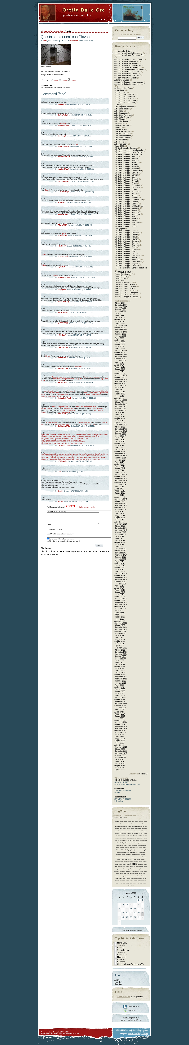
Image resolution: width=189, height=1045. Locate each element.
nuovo (145, 857)
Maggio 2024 (119, 714)
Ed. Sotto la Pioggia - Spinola (126, 249)
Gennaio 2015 (120, 483)
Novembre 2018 (120, 578)
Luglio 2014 (119, 470)
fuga (123, 842)
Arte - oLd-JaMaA (121, 121)
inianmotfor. (77, 144)
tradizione (122, 880)
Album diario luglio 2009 (124, 99)
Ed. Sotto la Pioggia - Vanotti (125, 258)
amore (145, 821)
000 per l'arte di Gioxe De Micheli (127, 68)
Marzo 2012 (119, 412)
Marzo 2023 (119, 685)
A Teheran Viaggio (121, 80)
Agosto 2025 (119, 745)
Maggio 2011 (119, 392)
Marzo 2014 (119, 462)
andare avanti (125, 824)
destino (123, 835)
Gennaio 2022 (120, 656)
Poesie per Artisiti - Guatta (124, 291)
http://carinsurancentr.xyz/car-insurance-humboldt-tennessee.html (64, 438)
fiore (123, 840)
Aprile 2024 (119, 712)
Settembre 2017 (120, 549)
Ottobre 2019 (119, 600)
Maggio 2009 (119, 342)
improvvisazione (142, 845)
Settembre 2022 (120, 673)
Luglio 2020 (119, 619)
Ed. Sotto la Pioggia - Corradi (126, 181)
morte (128, 857)
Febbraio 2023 (120, 683)
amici (136, 821)
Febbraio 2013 (120, 435)
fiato (116, 840)
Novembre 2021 (120, 652)
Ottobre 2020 (119, 625)
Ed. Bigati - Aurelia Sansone (125, 148)
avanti (129, 826)
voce (138, 883)
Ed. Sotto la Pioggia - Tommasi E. (127, 255)
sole (121, 876)
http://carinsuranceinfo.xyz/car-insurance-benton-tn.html (61, 440)
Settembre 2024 (120, 722)
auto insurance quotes (63, 424)
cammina (117, 831)
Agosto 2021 (119, 646)
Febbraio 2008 (120, 311)
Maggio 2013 (119, 441)
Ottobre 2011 (119, 402)
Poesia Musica (120, 278)
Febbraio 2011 (120, 386)
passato (143, 859)
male (128, 852)
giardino (131, 842)
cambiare (144, 828)
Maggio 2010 (119, 367)
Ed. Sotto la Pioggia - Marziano (126, 208)
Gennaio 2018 (120, 557)
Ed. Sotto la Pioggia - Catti (124, 177)
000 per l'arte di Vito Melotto (125, 78)
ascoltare (142, 824)
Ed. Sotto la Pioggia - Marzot (125, 210)
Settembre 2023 (120, 697)
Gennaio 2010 (120, 359)
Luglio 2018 (119, 569)
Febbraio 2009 (120, 336)
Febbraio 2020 (120, 609)
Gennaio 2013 (120, 433)
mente (123, 854)
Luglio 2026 (119, 768)
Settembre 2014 (120, 474)
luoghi (144, 850)
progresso (133, 871)
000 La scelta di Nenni (123, 51)
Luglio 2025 (119, 743)
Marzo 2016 (119, 512)
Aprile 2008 (119, 315)
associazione (123, 826)
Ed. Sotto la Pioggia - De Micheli (127, 185)
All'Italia (117, 105)
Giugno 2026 (119, 766)
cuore (116, 835)
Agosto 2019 (119, 596)
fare (142, 838)
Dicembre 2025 (120, 753)
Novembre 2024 (120, 726)
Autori (116, 980)
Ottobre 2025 (119, 749)
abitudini (117, 821)
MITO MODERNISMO (123, 272)
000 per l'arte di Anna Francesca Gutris (129, 55)
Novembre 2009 (120, 355)
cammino (123, 831)
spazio (128, 876)
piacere (144, 861)
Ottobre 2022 (119, 675)
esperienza (129, 838)
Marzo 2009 (119, 338)
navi (136, 857)
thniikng (63, 124)
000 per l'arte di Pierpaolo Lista (126, 76)
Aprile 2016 (119, 514)
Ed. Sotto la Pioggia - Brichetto (126, 169)
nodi (139, 857)
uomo (135, 880)
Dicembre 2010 (120, 381)
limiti (125, 850)
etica (134, 838)
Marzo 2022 (119, 660)
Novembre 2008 (120, 330)
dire (131, 835)
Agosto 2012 (119, 423)
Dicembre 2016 (120, 530)
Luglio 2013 (119, 445)
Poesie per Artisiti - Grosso (125, 289)
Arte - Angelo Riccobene (124, 107)
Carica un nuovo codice (87, 507)
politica (133, 869)
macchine (119, 852)
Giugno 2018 (119, 567)
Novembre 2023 (120, 702)
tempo (144, 878)
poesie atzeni (139, 866)
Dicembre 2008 (120, 332)
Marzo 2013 (119, 437)
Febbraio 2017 (120, 534)
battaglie (117, 828)
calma (132, 828)
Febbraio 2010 (120, 361)
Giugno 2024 (119, 716)
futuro (126, 842)
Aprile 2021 (119, 638)
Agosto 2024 (119, 720)
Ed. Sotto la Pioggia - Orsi (124, 231)
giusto (117, 845)
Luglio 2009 (119, 346)
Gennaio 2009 (120, 334)
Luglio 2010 (119, 371)
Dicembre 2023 (120, 704)
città (142, 831)
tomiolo (117, 880)
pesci (140, 861)
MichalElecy (122, 943)
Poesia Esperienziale (123, 274)
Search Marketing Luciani (138, 1034)
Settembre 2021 (120, 648)
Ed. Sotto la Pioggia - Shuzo (125, 247)
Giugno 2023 (119, 691)
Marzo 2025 (119, 735)
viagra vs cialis (62, 394)
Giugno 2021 (119, 642)
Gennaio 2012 (120, 408)
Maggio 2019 (119, 590)
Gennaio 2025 (120, 730)
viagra (60, 380)
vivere (134, 883)
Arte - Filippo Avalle (122, 134)
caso (131, 831)
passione (117, 861)
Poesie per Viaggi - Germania (126, 297)
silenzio (117, 876)
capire (127, 831)
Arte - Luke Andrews (122, 138)
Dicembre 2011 (120, 406)
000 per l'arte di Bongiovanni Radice (129, 59)
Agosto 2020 (119, 621)
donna (120, 838)
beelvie (47, 190)
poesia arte (140, 864)
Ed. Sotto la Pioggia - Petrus (125, 237)
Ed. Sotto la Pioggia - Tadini (125, 251)
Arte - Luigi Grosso (121, 117)
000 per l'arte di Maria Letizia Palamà (129, 70)
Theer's (43, 254)
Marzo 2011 (119, 388)
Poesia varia (119, 280)
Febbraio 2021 (120, 633)
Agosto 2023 (119, 695)
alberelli (125, 821)
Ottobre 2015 (119, 501)
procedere (122, 871)
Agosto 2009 (119, 348)
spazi (124, 876)
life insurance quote (93, 394)
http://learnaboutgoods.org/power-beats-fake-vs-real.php (61, 454)
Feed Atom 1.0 (132, 1010)
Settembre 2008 (120, 326)
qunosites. (78, 366)
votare (132, 885)
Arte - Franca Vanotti (122, 136)
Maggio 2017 (119, 540)
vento (116, 883)
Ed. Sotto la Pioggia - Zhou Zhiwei (128, 262)
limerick (121, 850)
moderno (143, 854)
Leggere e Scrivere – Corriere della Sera (130, 268)
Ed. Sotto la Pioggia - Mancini (126, 204)
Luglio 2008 (119, 322)
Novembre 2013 (120, 454)
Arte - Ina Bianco (121, 113)
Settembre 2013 (120, 450)
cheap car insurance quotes (86, 407)
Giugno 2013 (119, 443)
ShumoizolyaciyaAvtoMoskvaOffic (130, 964)
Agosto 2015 (119, 497)
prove (137, 871)
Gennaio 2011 (120, 384)
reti (125, 873)
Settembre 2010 (120, 375)
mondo (116, 857)
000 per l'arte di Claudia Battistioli (127, 65)
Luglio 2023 (119, 693)
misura (134, 854)
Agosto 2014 (119, 472)
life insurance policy (85, 422)
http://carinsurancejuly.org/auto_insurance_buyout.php (60, 457)
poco (128, 864)
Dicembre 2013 (120, 456)
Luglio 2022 (119, 669)
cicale (135, 831)
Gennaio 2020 (120, 607)
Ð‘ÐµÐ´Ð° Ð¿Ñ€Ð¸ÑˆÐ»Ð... (125, 780)
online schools (46, 408)
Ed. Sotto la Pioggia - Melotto (126, 218)
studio (116, 878)
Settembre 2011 (120, 400)
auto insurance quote (96, 408)
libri (117, 850)
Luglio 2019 (119, 594)
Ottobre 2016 (119, 526)
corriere (145, 833)
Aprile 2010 (119, 365)
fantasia (138, 838)
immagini (129, 845)
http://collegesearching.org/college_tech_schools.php (81, 459)
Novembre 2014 (120, 479)
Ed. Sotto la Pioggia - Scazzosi (126, 245)
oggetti (122, 859)
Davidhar (121, 948)
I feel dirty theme (142, 1032)
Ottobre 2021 (119, 650)
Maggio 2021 (119, 640)
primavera (141, 869)
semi (144, 873)
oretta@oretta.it (137, 997)
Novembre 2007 (120, 305)
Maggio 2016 (119, 516)
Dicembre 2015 (120, 505)
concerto (117, 833)
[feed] (62, 94)
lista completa (120, 817)
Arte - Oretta (119, 123)
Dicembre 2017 (120, 555)
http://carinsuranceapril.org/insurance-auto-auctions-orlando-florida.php (79, 456)
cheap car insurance (58, 377)
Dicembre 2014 (120, 481)
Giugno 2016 (119, 518)
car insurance (54, 393)
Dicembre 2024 (120, 728)
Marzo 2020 (119, 611)
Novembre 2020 (120, 627)
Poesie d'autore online (52, 31)
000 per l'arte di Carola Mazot (126, 61)
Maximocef (121, 957)
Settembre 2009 (120, 350)
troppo (127, 880)
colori (145, 831)
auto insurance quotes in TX (51, 396)
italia (137, 847)
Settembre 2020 (120, 623)
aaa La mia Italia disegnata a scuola (128, 82)
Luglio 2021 (119, 644)
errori (124, 838)
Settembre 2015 (120, 499)
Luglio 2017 (119, 545)
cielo (138, 831)
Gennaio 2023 (120, 681)
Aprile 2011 (119, 390)
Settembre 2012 (120, 425)
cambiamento (138, 828)
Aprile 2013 (119, 439)
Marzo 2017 (119, 536)
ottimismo (130, 859)
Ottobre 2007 (119, 303)
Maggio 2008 (119, 317)
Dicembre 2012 (120, 431)
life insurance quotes (91, 377)
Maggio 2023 (119, 689)
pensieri (136, 861)
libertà (144, 847)
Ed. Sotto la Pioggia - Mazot (125, 216)
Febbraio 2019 (120, 584)
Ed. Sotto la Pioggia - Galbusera (127, 187)
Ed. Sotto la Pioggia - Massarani (127, 214)
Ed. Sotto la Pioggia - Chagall (126, 179)
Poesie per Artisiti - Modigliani (126, 293)
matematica (142, 852)
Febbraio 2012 (120, 410)
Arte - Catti (118, 127)
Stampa (64, 80)
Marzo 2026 (119, 759)
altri (133, 821)
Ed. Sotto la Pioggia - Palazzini (126, 233)
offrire (118, 859)
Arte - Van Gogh (120, 144)
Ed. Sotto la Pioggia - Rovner (126, 239)
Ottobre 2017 (119, 551)
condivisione (130, 833)
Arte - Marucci (120, 119)
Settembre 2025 (120, 747)
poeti (129, 869)
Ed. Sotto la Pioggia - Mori (124, 224)
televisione (134, 878)
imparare (134, 845)
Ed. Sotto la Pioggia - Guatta (125, 196)
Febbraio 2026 (120, 757)
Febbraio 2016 (120, 509)
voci (141, 883)
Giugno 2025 (119, 741)
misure (138, 854)
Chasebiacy (122, 955)
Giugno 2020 (119, 617)
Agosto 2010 (119, 373)
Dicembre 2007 (120, 307)
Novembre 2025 (120, 751)
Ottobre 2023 (119, 699)
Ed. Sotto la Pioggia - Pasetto (126, 235)
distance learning (69, 410)
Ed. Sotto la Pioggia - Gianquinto (127, 191)
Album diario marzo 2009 (124, 103)
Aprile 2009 (119, 340)
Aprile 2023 (119, 687)
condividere (123, 833)
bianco (124, 828)
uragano (140, 880)
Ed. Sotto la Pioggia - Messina (126, 220)
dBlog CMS (120, 1030)
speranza (133, 876)
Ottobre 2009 (119, 353)
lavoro (140, 847)
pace (135, 859)
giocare (135, 842)
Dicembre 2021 (120, 654)
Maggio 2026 (119, 764)
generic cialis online (102, 391)
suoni (120, 878)
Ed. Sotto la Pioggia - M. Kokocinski (128, 200)
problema (116, 871)
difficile (127, 835)
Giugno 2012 (119, 419)
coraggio (136, 833)
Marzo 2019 (119, 586)
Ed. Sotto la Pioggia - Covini (125, 183)
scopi (140, 873)
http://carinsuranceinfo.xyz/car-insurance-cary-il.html (60, 435)
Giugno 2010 (119, 369)
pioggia (120, 864)
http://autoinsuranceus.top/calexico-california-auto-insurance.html (75, 436)
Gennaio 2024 (120, 706)
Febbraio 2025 (120, 733)
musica (132, 857)
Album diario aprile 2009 (124, 94)
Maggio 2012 (119, 417)
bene (121, 828)
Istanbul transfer (120, 797)
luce (138, 850)
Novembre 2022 (120, 677)
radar (117, 873)
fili (118, 840)
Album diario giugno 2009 (124, 96)
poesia (133, 864)
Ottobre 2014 (119, 476)
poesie (127, 866)
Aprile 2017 (119, 538)
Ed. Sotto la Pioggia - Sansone (126, 241)
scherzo (132, 873)
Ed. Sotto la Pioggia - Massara (126, 212)
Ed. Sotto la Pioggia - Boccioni (126, 167)
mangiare (132, 852)
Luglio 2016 (119, 520)
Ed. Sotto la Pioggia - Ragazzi (126, 264)
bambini (145, 826)
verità (120, 883)
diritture (135, 835)
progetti (128, 871)
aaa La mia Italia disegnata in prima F (129, 84)
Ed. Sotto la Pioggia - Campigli (126, 173)
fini (121, 840)
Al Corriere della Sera (123, 88)
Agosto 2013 (119, 448)
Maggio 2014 (119, 466)
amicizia (141, 821)
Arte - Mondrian (120, 140)
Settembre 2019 (120, 598)
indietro (117, 847)
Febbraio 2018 (120, 559)
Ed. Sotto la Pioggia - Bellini (125, 165)
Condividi (73, 80)
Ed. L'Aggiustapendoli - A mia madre (128, 150)
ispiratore (132, 847)
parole (138, 859)
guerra (121, 845)
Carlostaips (121, 959)
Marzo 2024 (119, 710)
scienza (136, 873)
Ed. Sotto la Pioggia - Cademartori (128, 171)
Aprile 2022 (119, 662)
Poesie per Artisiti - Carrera (125, 286)
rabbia (145, 871)
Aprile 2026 (119, 761)
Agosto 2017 (119, 547)
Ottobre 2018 (119, 576)
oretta (45, 41)
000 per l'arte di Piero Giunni (125, 74)
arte (135, 824)
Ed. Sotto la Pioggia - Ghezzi (125, 189)
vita (131, 883)
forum (137, 840)
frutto (120, 842)
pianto (116, 864)
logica (134, 850)
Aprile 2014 (119, 464)
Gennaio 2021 (120, 631)
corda (140, 833)
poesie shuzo (124, 869)
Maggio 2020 (119, 615)
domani (117, 838)
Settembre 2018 (120, 574)
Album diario (73, 41)
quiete (141, 871)
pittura (124, 864)
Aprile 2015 (119, 489)
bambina (139, 826)
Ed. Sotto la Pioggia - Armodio (126, 158)
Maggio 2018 (119, 565)
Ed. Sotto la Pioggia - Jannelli (126, 198)
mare (137, 852)
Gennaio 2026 (120, 755)
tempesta (139, 878)
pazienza (126, 861)
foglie (129, 840)
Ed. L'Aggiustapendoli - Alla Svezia (128, 152)
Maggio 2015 (119, 491)
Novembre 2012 (120, 429)
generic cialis (48, 391)
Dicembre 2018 (120, 580)
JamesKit (121, 945)
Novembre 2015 (120, 503)
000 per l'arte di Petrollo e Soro (126, 72)
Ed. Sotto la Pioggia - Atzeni (125, 160)
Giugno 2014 (119, 468)
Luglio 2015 (119, 495)
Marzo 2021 (119, 635)
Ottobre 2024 (119, 724)
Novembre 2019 (120, 602)
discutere (140, 835)
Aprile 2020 (119, 613)
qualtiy (64, 234)
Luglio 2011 (119, 396)
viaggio (127, 883)
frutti (117, 842)
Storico (55, 80)
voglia (144, 883)
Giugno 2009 (119, 344)
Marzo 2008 (119, 313)
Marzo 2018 (119, 561)
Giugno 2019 (119, 592)
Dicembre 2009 (120, 357)
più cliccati (143, 774)
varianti (144, 880)
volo (129, 885)
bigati (128, 828)
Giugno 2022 (119, 666)
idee (125, 845)
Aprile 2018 (119, 563)
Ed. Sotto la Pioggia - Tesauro (126, 253)
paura (121, 861)
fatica (145, 838)
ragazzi (121, 873)
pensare (131, 861)
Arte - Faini (118, 111)
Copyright (118, 984)
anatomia (119, 824)
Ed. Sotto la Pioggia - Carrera (126, 175)
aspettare (117, 826)
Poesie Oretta (45, 1032)
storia (141, 876)
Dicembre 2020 (120, 629)
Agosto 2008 (119, 324)
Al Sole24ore (119, 90)
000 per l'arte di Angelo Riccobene (128, 53)
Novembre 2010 (120, 379)
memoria (118, 854)
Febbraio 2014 (120, 460)
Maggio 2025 (119, 739)
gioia (139, 842)
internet (122, 847)
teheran (128, 878)
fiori (126, 840)
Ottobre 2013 (119, 452)
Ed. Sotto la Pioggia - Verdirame (127, 260)
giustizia (144, 842)
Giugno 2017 (119, 543)
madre (124, 852)
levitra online (71, 391)
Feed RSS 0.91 (133, 1007)
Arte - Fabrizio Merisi (122, 132)
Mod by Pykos (130, 1030)
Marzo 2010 (119, 363)
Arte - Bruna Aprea (121, 125)
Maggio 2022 (119, 664)
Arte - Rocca (119, 142)
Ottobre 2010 (119, 377)
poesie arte (132, 866)
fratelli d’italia (143, 840)
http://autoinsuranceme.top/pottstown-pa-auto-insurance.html (62, 443)
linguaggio (129, 850)
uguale (131, 880)
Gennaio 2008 (120, 309)
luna (141, 850)
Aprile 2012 (119, 414)
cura (119, 835)
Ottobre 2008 (119, 328)
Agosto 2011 (119, 398)
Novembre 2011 (120, 404)
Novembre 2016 (120, 528)
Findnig (43, 265)
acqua (121, 821)
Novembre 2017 (120, 553)
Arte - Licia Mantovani (123, 115)
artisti (137, 824)
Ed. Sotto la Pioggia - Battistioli (126, 163)
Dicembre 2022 (120, 679)
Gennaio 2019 (120, 582)
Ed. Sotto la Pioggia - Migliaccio (127, 222)
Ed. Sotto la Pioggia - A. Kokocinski (128, 154)
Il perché (117, 982)
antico (131, 824)
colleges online (69, 408)
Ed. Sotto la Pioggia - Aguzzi (125, 156)
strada (144, 876)
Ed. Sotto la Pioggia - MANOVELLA (128, 206)
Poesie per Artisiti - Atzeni (124, 284)
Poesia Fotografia (121, 276)
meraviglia (128, 854)
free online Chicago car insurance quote (67, 379)
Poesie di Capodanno (123, 282)
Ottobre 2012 (119, 427)
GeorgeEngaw (123, 950)
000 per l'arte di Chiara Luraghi (126, 63)
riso (128, 873)
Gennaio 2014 (120, 458)
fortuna (133, 840)
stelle (137, 876)
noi (142, 857)
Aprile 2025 (119, 737)
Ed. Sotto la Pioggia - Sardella (126, 243)
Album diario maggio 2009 (125, 101)
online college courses (60, 407)
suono (124, 878)
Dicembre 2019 (120, 604)
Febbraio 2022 (120, 658)
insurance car (66, 412)
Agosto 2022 (119, 671)
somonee (55, 275)
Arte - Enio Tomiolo (122, 109)
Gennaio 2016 (120, 507)
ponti (137, 869)
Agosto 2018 (119, 571)
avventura (134, 826)
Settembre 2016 (120, 524)
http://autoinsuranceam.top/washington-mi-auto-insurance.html (63, 442)
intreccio (127, 847)
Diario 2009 (119, 146)
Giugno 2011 (119, 394)
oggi (126, 859)
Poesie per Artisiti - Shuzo (124, 295)
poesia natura (121, 866)
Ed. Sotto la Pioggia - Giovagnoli (127, 194)
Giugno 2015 (119, 493)
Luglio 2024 (119, 718)
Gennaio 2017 (120, 532)
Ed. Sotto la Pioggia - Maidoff (126, 202)
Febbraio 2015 (120, 485)
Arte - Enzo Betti (120, 129)
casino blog (119, 788)
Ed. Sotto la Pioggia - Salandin (126, 266)
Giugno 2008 (119, 319)
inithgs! (47, 356)
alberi (129, 821)
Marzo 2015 (119, 487)
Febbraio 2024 (120, 708)
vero (124, 883)
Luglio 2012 (119, 421)
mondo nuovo (122, 857)
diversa (145, 835)
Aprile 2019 (119, 588)
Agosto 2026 (119, 770)
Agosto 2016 (119, 522)
